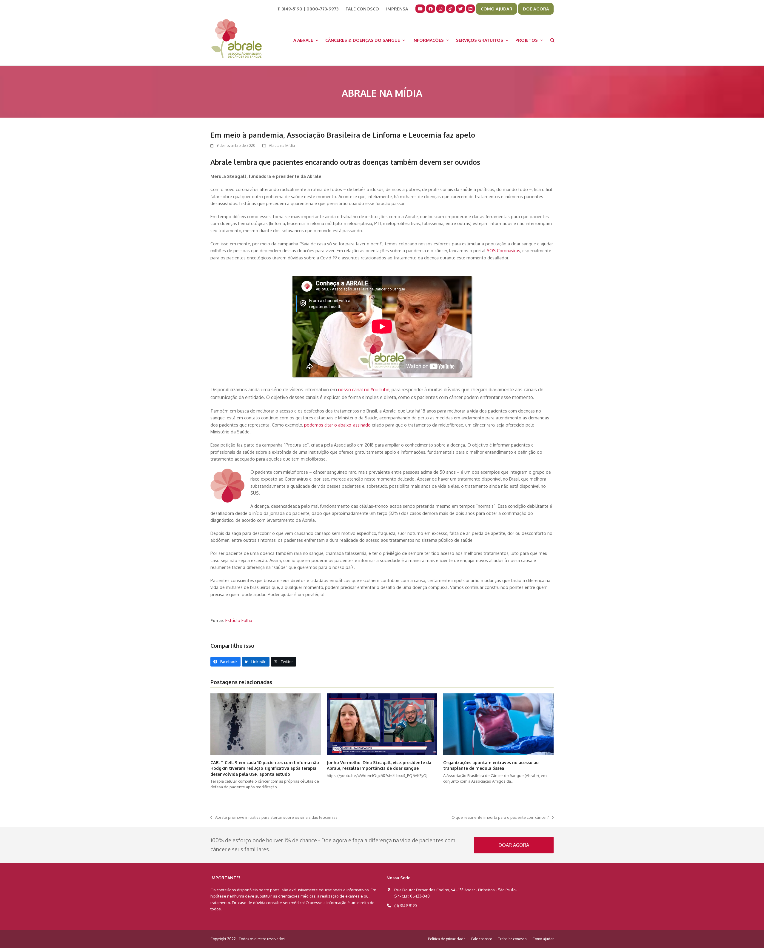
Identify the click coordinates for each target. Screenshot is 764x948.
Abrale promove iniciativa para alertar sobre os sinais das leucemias (274, 818)
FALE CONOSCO (362, 8)
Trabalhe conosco (512, 939)
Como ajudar (543, 939)
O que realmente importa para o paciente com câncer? (500, 818)
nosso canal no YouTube (363, 390)
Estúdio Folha (239, 620)
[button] (552, 40)
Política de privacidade (446, 939)
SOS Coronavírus (503, 250)
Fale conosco (481, 939)
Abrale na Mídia (282, 145)
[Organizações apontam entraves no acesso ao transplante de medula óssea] (498, 723)
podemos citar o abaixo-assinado (337, 424)
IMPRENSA (397, 8)
